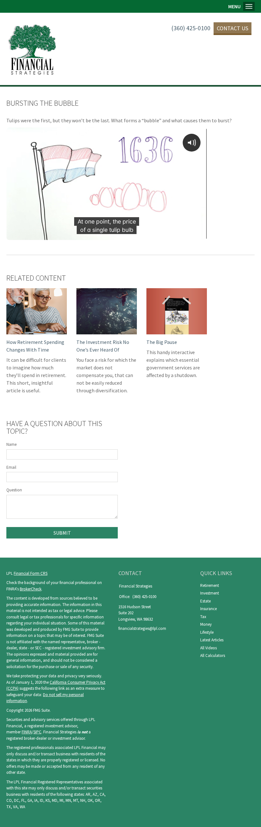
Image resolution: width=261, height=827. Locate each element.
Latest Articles (211, 640)
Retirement (209, 585)
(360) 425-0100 (190, 28)
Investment (209, 593)
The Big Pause (161, 342)
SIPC (37, 732)
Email (11, 467)
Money (206, 624)
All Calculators (212, 655)
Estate (205, 601)
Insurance (208, 608)
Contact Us (232, 28)
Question (14, 490)
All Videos (208, 648)
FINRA (27, 732)
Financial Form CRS (30, 573)
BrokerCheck (30, 589)
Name (11, 444)
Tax (203, 616)
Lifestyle (207, 632)
